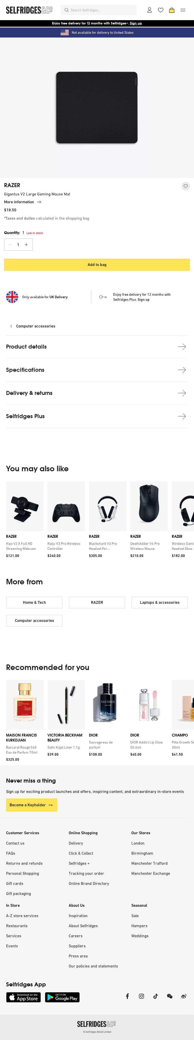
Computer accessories (35, 326)
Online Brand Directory (89, 883)
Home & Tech (34, 602)
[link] (23, 546)
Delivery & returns (29, 393)
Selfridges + (79, 863)
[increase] (26, 245)
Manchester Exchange (150, 873)
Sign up (136, 23)
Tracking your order (86, 873)
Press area (78, 956)
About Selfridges (83, 925)
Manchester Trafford (149, 863)
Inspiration (78, 915)
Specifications (25, 370)
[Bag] (172, 10)
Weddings (140, 935)
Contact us (15, 843)
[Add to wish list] (185, 186)
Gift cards (14, 883)
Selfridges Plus (25, 416)
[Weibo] (184, 999)
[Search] (67, 10)
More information (19, 201)
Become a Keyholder (28, 804)
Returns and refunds (24, 863)
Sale (135, 915)
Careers (76, 935)
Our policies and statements (93, 966)
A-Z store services (22, 915)
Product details (26, 346)
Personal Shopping (22, 873)
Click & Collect (81, 853)
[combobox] (102, 10)
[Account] (149, 10)
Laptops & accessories (160, 602)
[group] (97, 521)
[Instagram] (141, 999)
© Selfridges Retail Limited (97, 1031)
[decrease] (10, 245)
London (137, 843)
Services (13, 935)
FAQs (10, 853)
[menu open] (183, 10)
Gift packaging (18, 893)
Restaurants (17, 925)
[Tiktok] (156, 999)
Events (12, 946)
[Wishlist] (161, 10)
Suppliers (77, 946)
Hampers (139, 925)
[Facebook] (127, 999)
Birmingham (142, 853)
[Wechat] (170, 999)
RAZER (12, 185)
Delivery (76, 843)
